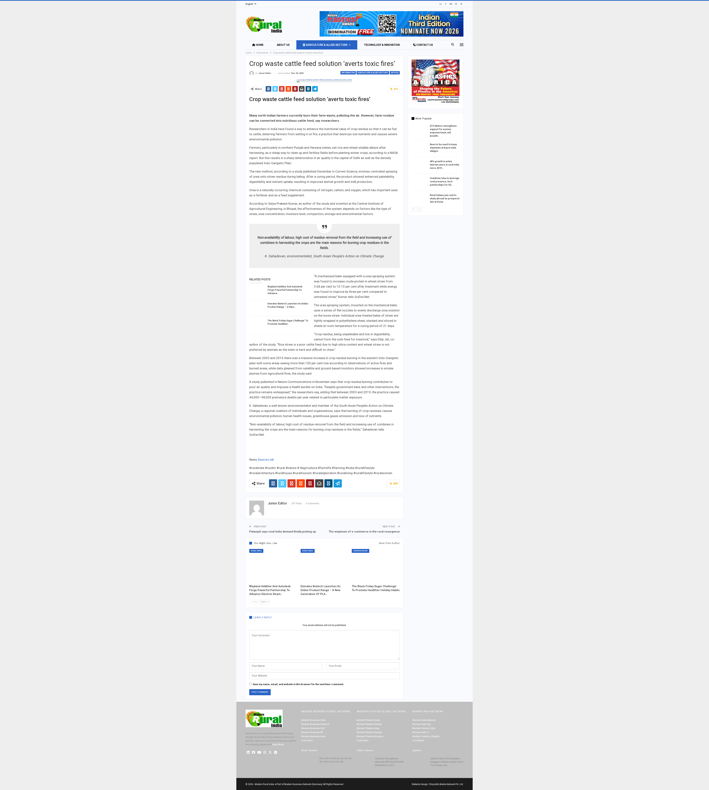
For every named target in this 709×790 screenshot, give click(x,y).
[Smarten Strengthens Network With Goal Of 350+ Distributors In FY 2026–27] (365, 763)
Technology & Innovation (382, 44)
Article (395, 73)
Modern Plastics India (368, 720)
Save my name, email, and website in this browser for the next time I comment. (298, 684)
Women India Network (424, 720)
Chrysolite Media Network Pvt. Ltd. (446, 784)
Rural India (256, 551)
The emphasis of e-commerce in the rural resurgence (364, 531)
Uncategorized (360, 551)
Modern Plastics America (370, 736)
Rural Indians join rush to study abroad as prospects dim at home (445, 198)
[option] (436, 165)
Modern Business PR (312, 732)
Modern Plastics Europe (369, 732)
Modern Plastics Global (369, 724)
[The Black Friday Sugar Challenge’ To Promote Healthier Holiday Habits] (257, 325)
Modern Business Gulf (313, 728)
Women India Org (421, 724)
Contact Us (424, 44)
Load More (307, 740)
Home (259, 44)
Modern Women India (423, 728)
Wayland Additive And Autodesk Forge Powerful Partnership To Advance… (285, 290)
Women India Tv (420, 732)
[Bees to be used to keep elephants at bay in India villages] (419, 149)
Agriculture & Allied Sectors (326, 44)
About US (283, 44)
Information (348, 73)
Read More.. (278, 744)
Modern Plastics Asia (368, 728)
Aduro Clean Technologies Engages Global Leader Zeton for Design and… (447, 762)
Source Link (266, 459)
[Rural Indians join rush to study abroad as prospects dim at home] (419, 199)
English (249, 4)
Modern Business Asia (313, 736)
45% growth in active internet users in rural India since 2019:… (444, 164)
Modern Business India (313, 720)
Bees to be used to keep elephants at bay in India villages (443, 147)
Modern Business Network (315, 724)
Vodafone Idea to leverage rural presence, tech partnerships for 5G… (444, 181)
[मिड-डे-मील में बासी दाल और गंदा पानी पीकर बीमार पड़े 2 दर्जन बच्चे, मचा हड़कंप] (309, 763)
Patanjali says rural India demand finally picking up (282, 531)
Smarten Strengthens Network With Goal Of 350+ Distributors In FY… (389, 762)
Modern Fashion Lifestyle (425, 736)
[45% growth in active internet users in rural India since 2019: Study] (419, 166)
